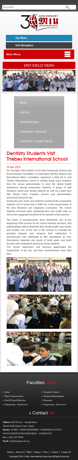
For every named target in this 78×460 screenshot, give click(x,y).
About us (20, 452)
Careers (54, 452)
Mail (29, 452)
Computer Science (51, 392)
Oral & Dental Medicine (15, 400)
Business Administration (54, 396)
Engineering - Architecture (16, 404)
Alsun (7, 392)
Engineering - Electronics (55, 404)
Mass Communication (14, 396)
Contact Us (66, 452)
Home (10, 452)
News (45, 452)
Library (37, 452)
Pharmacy (48, 400)
